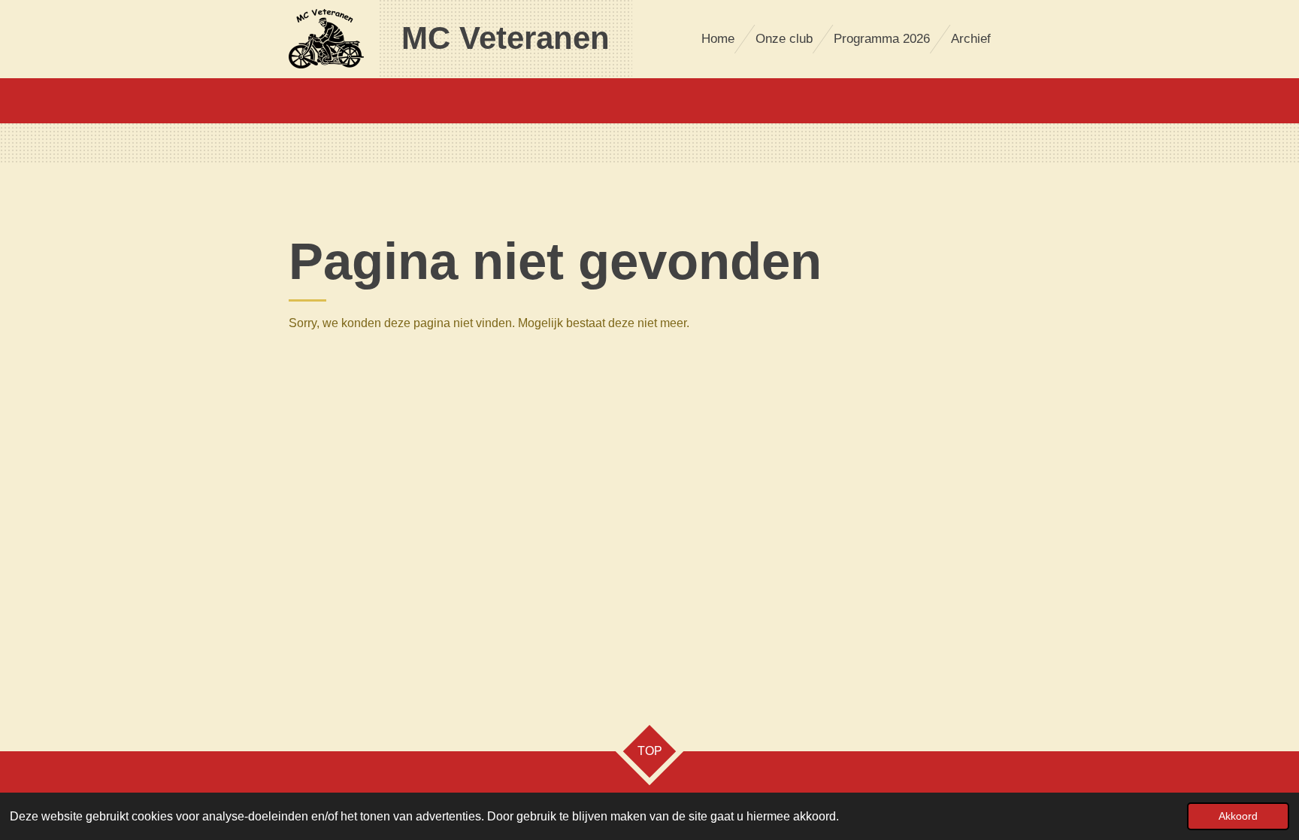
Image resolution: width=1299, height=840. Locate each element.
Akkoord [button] (1238, 816)
